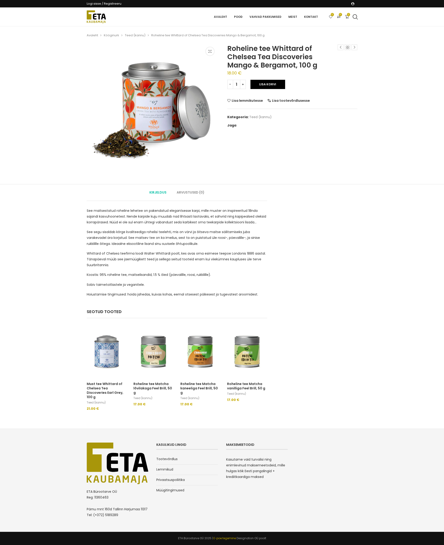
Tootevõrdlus (167, 459)
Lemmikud (164, 469)
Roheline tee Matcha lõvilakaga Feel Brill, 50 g (152, 388)
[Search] (355, 17)
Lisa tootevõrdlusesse (291, 100)
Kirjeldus (157, 192)
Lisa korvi (267, 84)
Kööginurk (111, 35)
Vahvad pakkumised (265, 17)
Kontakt (311, 17)
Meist (292, 17)
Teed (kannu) (135, 35)
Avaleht (220, 17)
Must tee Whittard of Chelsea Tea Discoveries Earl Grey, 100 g (105, 390)
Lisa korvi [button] (97, 413)
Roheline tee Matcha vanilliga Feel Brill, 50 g (246, 386)
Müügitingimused (170, 490)
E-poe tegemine (225, 538)
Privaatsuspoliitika (170, 479)
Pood (238, 17)
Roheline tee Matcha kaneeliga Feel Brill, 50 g (199, 388)
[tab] (158, 192)
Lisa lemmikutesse (247, 100)
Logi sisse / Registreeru (104, 3)
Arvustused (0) (190, 192)
